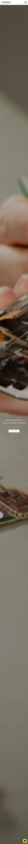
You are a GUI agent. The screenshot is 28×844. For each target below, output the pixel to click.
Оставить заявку (14, 431)
